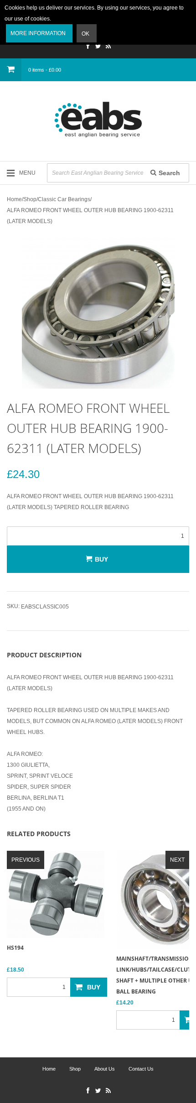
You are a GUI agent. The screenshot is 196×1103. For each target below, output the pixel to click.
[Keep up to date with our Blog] (108, 47)
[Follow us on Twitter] (98, 47)
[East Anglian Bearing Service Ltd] (98, 119)
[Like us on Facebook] (88, 47)
